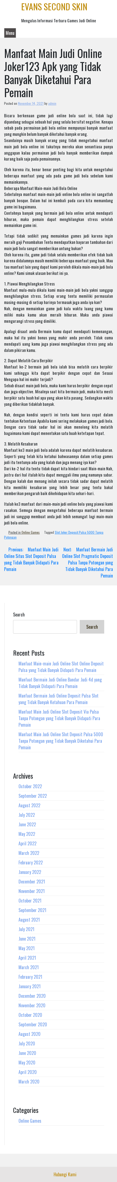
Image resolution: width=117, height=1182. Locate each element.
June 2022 (27, 824)
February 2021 (30, 977)
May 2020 (27, 1062)
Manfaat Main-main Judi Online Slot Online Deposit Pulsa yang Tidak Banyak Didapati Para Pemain (61, 666)
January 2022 (30, 872)
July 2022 (27, 815)
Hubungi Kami (65, 1174)
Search (19, 614)
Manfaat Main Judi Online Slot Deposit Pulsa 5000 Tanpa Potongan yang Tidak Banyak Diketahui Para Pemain (61, 741)
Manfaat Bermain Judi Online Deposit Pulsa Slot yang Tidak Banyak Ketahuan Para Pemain (58, 698)
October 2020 (30, 1015)
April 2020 (28, 1072)
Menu (10, 33)
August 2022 (29, 805)
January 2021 (30, 986)
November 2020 (32, 1005)
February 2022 (31, 862)
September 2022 (33, 796)
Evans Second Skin (54, 6)
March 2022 (29, 853)
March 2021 (29, 967)
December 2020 (32, 996)
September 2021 (32, 910)
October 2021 (30, 900)
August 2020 (30, 1034)
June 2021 (27, 938)
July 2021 (26, 929)
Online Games (30, 532)
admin (52, 103)
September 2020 (33, 1024)
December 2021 (32, 881)
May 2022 (27, 834)
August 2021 (29, 919)
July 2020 (27, 1043)
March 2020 (29, 1081)
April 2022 (27, 843)
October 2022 (30, 786)
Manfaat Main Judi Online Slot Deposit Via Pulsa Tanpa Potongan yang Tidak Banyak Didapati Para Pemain (59, 718)
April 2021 (27, 957)
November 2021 (32, 891)
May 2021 (27, 948)
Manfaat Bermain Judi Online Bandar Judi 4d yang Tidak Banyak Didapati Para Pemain (60, 682)
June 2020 (27, 1053)
